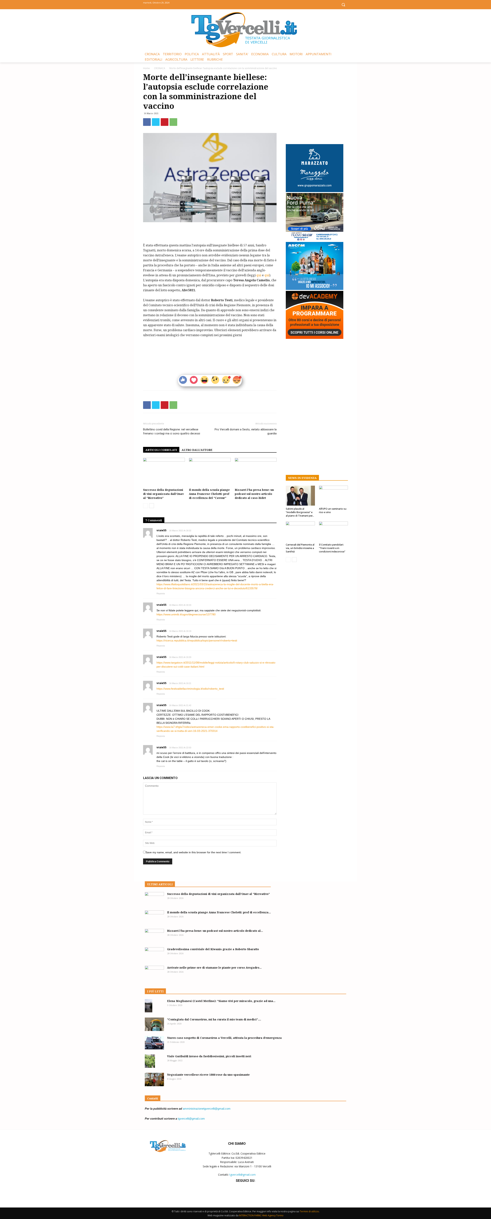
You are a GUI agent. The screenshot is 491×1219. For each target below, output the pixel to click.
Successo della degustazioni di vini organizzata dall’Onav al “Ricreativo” (163, 494)
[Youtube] (254, 4)
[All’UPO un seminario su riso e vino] (333, 496)
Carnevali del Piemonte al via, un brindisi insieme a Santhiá (300, 548)
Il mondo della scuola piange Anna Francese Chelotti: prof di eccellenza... (219, 912)
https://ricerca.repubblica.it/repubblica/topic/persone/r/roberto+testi (197, 640)
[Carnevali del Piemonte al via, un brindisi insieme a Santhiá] (300, 531)
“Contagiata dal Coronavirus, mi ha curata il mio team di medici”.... (214, 1019)
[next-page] (151, 505)
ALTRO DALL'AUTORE (197, 450)
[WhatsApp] (173, 122)
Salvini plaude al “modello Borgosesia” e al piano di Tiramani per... (300, 512)
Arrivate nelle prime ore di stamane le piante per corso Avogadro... (214, 967)
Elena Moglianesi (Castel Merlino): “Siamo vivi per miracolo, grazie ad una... (221, 1001)
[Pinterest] (164, 122)
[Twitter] (245, 4)
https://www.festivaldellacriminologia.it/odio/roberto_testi (190, 688)
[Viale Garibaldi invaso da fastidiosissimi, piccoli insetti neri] (150, 1061)
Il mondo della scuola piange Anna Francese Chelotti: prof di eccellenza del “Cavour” (209, 494)
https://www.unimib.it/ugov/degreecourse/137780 (186, 614)
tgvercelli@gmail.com (191, 1118)
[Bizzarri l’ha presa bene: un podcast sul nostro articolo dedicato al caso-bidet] (256, 472)
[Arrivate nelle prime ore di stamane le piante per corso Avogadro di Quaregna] (154, 972)
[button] (343, 4)
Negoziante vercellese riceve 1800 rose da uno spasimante (208, 1074)
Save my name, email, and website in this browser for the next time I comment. (193, 852)
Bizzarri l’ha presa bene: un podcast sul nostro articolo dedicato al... (215, 931)
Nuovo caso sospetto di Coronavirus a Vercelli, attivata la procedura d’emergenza (224, 1038)
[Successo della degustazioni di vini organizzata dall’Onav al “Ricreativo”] (164, 472)
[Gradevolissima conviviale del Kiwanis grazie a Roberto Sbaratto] (154, 954)
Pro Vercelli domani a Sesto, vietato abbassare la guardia (246, 431)
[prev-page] (145, 505)
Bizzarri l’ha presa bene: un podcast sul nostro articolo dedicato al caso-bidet (254, 494)
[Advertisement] (210, 233)
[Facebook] (237, 4)
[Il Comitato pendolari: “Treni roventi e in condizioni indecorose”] (333, 531)
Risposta (161, 593)
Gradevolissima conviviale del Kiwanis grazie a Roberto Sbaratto (213, 949)
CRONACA (159, 68)
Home (146, 68)
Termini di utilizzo (309, 1211)
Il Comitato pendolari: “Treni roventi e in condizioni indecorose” (332, 548)
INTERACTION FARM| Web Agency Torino (261, 1215)
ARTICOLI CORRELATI (161, 450)
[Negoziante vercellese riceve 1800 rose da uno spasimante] (154, 1079)
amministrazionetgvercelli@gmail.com (207, 1108)
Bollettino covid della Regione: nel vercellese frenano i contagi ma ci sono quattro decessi (171, 431)
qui (258, 275)
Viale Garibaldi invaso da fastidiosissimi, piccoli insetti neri (209, 1056)
